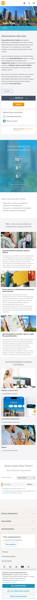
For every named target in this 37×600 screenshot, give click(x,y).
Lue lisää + (7, 91)
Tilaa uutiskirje (10, 544)
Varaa (18, 104)
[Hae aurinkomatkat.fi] (29, 3)
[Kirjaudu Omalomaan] (24, 3)
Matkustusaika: (6, 477)
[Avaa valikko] (33, 3)
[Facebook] (4, 566)
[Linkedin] (28, 566)
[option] (18, 16)
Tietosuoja (5, 552)
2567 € (30, 484)
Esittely (4, 28)
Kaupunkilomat (6, 493)
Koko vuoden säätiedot (18, 184)
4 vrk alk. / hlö (18, 98)
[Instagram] (10, 566)
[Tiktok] (16, 566)
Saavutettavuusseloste (8, 556)
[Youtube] (22, 566)
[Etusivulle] (3, 3)
